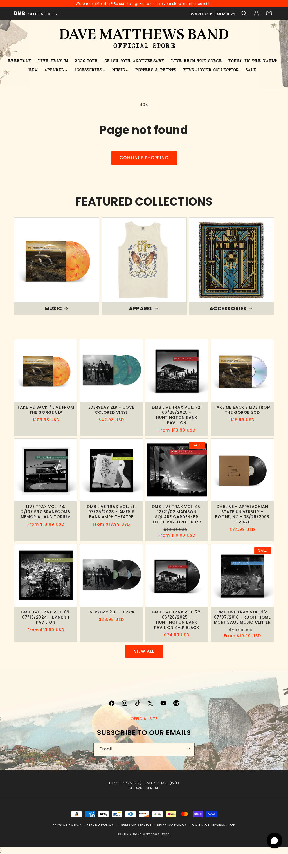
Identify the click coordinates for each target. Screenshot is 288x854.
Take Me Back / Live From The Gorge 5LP (45, 410)
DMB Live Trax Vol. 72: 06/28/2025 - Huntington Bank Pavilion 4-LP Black (176, 620)
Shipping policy (172, 824)
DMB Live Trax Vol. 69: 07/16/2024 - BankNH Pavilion (45, 617)
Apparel (141, 308)
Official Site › (41, 14)
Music (53, 308)
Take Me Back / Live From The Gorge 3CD (242, 410)
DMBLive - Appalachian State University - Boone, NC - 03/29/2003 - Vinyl (242, 514)
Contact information (213, 824)
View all (144, 651)
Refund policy (100, 824)
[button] (244, 13)
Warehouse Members (213, 14)
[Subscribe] (188, 749)
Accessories (228, 308)
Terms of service (135, 824)
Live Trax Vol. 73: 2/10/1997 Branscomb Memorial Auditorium (46, 512)
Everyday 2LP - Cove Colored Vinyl (111, 410)
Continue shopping (144, 158)
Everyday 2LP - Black (111, 612)
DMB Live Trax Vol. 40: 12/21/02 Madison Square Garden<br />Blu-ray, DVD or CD (177, 514)
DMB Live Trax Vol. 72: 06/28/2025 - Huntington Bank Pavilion (176, 415)
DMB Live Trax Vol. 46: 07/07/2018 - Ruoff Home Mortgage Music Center (242, 617)
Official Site (144, 719)
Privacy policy (67, 824)
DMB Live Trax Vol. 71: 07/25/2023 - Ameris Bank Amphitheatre (111, 512)
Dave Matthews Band (151, 834)
